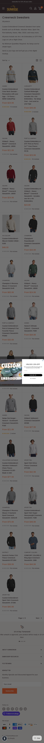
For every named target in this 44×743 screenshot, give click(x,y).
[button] (4, 738)
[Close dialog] (42, 360)
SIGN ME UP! (33, 375)
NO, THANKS (33, 378)
